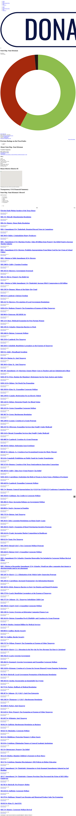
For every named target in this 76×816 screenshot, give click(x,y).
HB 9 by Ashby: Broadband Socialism (14, 352)
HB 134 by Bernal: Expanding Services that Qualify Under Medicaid (25, 433)
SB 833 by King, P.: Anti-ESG (11, 803)
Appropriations (2, 153)
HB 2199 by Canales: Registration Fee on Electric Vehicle (21, 396)
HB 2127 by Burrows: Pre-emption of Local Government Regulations (25, 302)
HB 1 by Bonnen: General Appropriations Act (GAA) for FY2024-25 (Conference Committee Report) (36, 489)
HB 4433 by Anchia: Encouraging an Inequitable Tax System (22, 681)
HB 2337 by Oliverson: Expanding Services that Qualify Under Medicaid (26, 427)
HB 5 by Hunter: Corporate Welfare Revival (16, 810)
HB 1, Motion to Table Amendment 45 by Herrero (18, 258)
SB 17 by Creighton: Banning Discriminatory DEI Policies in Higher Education (28, 762)
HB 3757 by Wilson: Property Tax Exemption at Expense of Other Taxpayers (28, 643)
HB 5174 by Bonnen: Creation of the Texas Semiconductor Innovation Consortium (30, 464)
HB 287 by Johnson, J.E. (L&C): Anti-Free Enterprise (20, 693)
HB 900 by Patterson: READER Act (13, 314)
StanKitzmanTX (6, 136)
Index (3, 4)
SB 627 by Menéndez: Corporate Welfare (15, 731)
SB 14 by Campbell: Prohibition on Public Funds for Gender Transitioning (27, 458)
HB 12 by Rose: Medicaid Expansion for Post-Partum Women (22, 321)
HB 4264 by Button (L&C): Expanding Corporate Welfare (21, 552)
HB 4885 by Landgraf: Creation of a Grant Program (19, 439)
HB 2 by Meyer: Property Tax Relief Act (15, 277)
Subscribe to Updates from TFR (5, 138)
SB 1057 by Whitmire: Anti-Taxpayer (14, 718)
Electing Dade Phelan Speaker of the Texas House (18, 211)
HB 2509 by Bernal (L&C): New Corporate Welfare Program (22, 546)
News (3, 2)
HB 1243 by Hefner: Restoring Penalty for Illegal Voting (20, 402)
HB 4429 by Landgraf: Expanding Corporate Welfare (19, 483)
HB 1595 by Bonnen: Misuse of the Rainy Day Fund (19, 289)
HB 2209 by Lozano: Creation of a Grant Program (18, 421)
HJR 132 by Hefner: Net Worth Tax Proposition (17, 383)
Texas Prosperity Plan (6, 3)
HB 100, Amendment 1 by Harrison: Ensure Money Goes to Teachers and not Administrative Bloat (35, 371)
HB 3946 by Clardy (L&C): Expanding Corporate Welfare (21, 606)
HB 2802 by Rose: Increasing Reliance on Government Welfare (23, 502)
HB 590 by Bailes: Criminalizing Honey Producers (18, 235)
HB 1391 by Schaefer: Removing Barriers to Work (18, 327)
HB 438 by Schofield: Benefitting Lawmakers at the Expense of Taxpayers (27, 346)
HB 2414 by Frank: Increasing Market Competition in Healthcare (24, 533)
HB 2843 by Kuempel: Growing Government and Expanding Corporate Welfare (29, 662)
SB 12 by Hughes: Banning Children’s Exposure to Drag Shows (23, 756)
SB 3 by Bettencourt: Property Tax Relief (15, 749)
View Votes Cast (3, 133)
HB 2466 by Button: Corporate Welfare (14, 333)
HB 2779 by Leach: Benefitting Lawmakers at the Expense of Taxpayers (26, 593)
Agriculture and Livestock (4, 152)
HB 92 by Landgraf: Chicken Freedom (14, 296)
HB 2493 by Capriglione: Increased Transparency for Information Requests (27, 581)
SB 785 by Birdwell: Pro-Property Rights (15, 785)
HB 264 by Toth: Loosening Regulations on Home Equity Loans (23, 521)
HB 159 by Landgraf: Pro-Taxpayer (13, 339)
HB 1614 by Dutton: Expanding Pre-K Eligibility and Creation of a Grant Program (30, 618)
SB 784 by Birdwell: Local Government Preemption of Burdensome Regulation (28, 674)
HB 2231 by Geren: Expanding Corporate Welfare (18, 408)
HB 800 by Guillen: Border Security (13, 631)
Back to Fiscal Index (71, 139)
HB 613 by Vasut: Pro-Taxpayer (12, 539)
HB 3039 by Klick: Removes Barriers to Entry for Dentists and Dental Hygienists (29, 587)
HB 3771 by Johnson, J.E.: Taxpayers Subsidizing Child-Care (22, 599)
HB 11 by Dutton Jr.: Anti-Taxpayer (13, 358)
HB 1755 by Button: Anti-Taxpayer (13, 514)
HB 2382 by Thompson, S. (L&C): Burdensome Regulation (21, 699)
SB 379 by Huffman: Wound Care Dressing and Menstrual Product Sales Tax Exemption (32, 797)
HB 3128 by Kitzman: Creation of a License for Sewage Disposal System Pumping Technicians (34, 668)
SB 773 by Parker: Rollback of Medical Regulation (18, 687)
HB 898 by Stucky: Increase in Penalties (15, 508)
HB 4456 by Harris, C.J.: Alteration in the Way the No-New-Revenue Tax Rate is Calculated (33, 649)
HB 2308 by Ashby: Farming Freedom (14, 264)
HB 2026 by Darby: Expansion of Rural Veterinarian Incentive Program (26, 527)
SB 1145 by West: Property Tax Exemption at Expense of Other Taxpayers (27, 712)
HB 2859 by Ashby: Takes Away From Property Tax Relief (21, 471)
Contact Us (4, 10)
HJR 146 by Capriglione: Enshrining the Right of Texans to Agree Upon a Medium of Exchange (34, 477)
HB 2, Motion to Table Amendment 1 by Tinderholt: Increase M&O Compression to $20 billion (34, 283)
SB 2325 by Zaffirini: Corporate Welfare (15, 791)
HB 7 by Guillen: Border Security (12, 637)
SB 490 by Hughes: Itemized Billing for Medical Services (20, 624)
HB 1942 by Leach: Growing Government (15, 656)
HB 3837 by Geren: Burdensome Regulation (16, 414)
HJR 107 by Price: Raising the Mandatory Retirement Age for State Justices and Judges (32, 377)
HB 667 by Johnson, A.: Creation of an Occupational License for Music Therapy (29, 452)
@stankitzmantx (5, 137)
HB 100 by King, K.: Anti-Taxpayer (13, 364)
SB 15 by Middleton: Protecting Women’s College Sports (21, 737)
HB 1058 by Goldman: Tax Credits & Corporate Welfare (20, 496)
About (3, 1)
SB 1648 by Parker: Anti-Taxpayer (13, 706)
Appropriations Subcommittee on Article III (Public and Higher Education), (13, 154)
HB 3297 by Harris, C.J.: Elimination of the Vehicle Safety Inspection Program (28, 574)
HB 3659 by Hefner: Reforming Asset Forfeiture (18, 446)
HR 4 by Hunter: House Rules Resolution (15, 223)
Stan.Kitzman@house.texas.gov (8, 135)
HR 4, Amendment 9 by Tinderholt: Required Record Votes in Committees (27, 229)
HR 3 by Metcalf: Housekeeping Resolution (16, 217)
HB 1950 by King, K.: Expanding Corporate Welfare (19, 389)
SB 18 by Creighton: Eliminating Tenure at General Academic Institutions (27, 743)
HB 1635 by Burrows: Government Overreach (17, 271)
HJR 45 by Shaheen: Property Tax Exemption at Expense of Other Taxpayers (28, 308)
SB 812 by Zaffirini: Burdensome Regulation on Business (21, 724)
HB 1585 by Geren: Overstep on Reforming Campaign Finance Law (25, 612)
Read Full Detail (3, 220)
